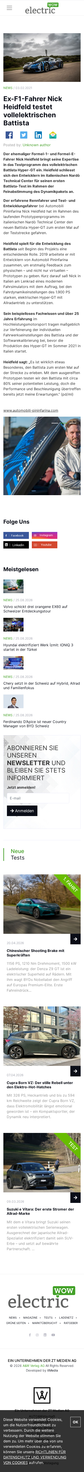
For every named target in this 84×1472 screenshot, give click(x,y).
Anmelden (24, 810)
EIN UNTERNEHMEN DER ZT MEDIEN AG (42, 1360)
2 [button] (63, 424)
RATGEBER (71, 1323)
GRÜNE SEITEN (16, 1323)
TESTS (48, 1317)
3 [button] (72, 424)
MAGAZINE (30, 1317)
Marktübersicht (44, 1323)
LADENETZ (66, 1317)
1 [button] (55, 424)
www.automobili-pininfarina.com (30, 410)
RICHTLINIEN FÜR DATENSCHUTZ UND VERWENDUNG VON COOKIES (34, 1457)
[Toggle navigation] (9, 8)
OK (75, 1422)
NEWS (13, 1317)
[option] (42, 456)
